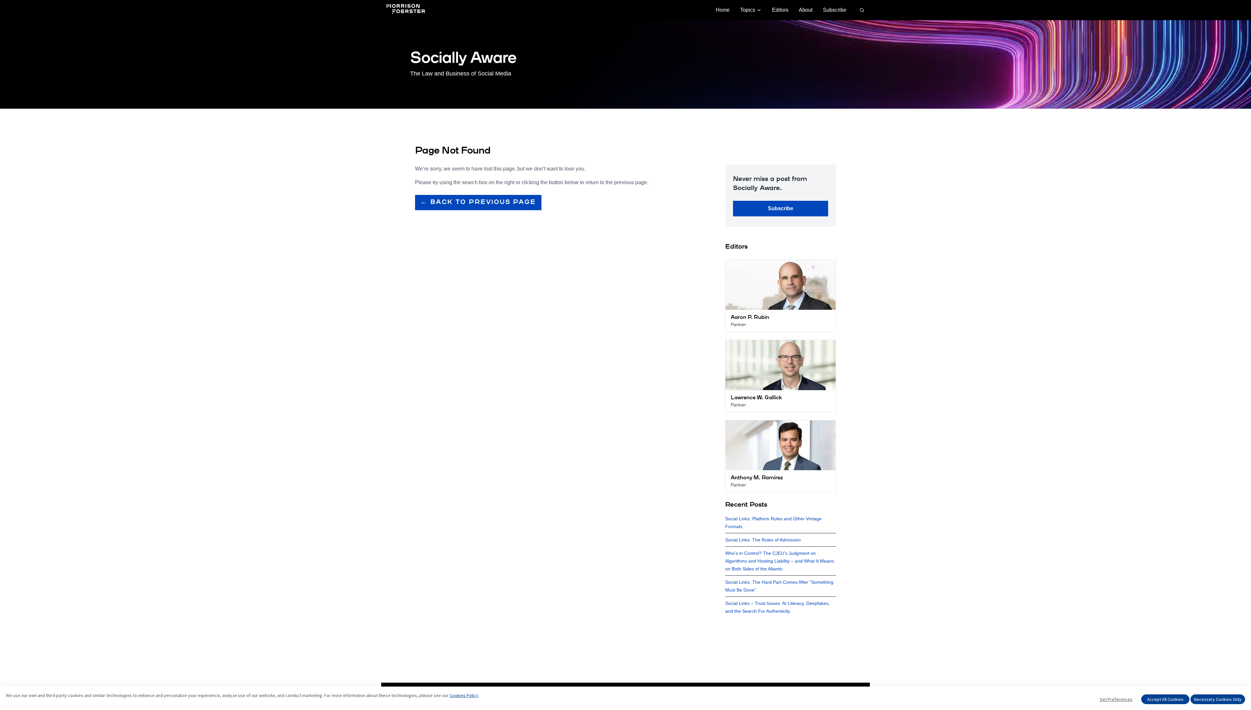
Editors (780, 10)
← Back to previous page (478, 202)
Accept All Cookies (1165, 699)
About (805, 10)
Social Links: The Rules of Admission (763, 539)
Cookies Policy (464, 695)
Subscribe (834, 10)
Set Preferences (1116, 699)
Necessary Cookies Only (1218, 699)
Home (723, 10)
